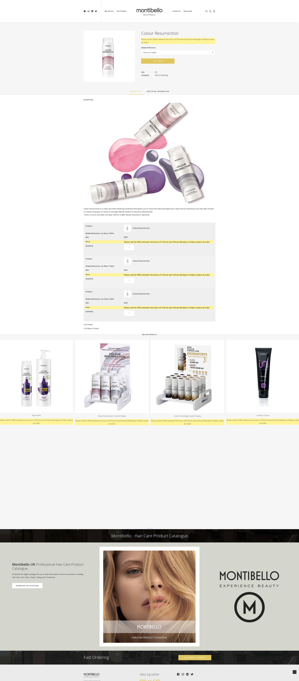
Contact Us (176, 11)
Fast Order (158, 61)
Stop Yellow (36, 415)
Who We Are (109, 11)
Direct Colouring (161, 75)
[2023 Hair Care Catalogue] (149, 596)
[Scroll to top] (294, 672)
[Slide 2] (151, 528)
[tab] (158, 92)
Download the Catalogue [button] (27, 586)
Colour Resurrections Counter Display (112, 416)
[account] (210, 11)
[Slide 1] (148, 528)
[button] (85, 11)
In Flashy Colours (263, 415)
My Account (188, 11)
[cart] (213, 11)
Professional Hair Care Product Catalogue (48, 566)
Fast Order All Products (195, 658)
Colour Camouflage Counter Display (187, 416)
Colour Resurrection (141, 228)
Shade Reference (148, 47)
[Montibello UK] (149, 11)
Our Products (121, 11)
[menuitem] (85, 11)
